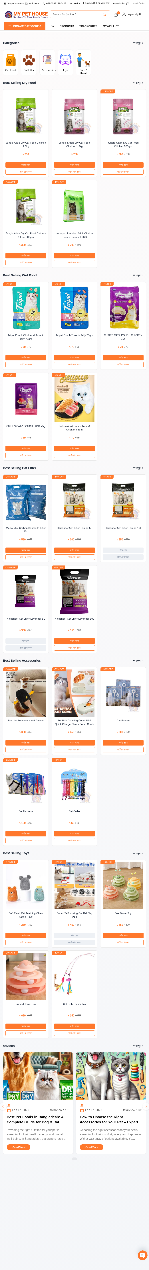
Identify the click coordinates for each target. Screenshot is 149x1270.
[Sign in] (124, 14)
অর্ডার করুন (25, 165)
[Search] (104, 14)
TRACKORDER (88, 26)
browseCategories (27, 26)
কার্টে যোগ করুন (26, 171)
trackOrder (139, 3)
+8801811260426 (56, 3)
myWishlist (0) (121, 3)
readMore (18, 1147)
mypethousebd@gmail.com (23, 3)
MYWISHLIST (111, 26)
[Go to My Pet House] (26, 14)
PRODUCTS (67, 26)
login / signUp (135, 14)
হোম (52, 26)
